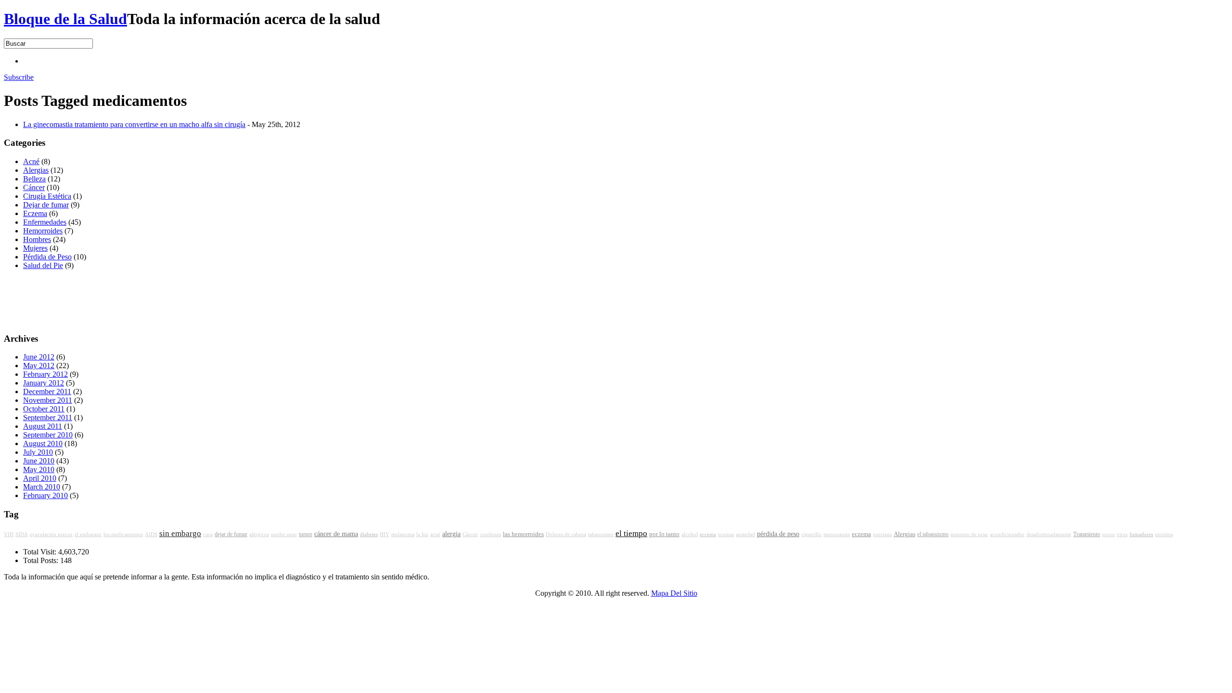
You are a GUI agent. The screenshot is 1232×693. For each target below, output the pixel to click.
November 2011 (47, 400)
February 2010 (45, 495)
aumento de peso (969, 534)
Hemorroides (43, 231)
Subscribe (19, 77)
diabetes (369, 534)
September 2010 (48, 435)
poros (1108, 534)
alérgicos (259, 534)
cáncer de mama (336, 534)
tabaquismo (601, 534)
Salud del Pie (43, 265)
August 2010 (43, 443)
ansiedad (745, 534)
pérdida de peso (778, 534)
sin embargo (180, 533)
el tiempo (631, 533)
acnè (435, 534)
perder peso (284, 534)
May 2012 (38, 365)
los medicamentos (123, 534)
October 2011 (43, 409)
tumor (305, 534)
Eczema (35, 213)
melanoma (402, 534)
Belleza (34, 179)
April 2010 (39, 478)
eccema (708, 534)
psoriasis (882, 534)
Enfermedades (44, 222)
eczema (861, 534)
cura (208, 534)
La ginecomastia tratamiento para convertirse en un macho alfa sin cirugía (134, 124)
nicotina (1164, 534)
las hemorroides (523, 534)
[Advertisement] (198, 60)
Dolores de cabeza (566, 534)
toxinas (726, 534)
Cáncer (34, 187)
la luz (422, 534)
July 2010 (38, 452)
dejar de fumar (231, 534)
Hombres (37, 239)
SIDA (21, 534)
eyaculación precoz (51, 534)
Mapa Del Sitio (674, 593)
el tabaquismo (933, 534)
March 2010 (41, 487)
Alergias (36, 170)
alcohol (689, 534)
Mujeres (35, 248)
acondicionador (1007, 534)
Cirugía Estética (47, 196)
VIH (8, 534)
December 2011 (47, 391)
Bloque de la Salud (65, 18)
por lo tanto (664, 534)
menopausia (836, 534)
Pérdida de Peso (47, 257)
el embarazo (88, 534)
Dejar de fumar (46, 205)
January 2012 (43, 383)
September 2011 (47, 417)
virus (1122, 534)
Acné (31, 161)
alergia (451, 534)
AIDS (151, 534)
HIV (384, 534)
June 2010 (38, 461)
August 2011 (42, 426)
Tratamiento (1086, 534)
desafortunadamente (1049, 534)
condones (490, 534)
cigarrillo (811, 534)
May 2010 (38, 469)
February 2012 (45, 374)
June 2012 (38, 357)
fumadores (1141, 534)
